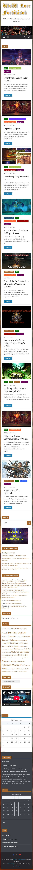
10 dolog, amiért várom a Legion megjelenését (15, 390)
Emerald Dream (19, 636)
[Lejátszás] (4, 704)
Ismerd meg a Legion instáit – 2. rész (16, 79)
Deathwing (4, 637)
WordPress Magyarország (9, 846)
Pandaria (11, 658)
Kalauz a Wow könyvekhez (13, 600)
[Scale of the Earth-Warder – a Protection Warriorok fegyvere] (16, 261)
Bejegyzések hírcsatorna (9, 839)
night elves (20, 655)
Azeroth (4, 633)
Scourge (13, 661)
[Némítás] (26, 704)
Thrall (4, 668)
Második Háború (11, 655)
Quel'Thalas (25, 658)
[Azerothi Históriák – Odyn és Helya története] (16, 207)
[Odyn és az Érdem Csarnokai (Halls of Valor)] (16, 419)
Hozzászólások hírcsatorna (10, 842)
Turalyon (9, 669)
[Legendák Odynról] (16, 108)
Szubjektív (17, 382)
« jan (3, 751)
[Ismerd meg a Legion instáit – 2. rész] (16, 57)
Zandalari (24, 671)
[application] (16, 698)
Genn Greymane (23, 640)
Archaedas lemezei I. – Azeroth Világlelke (14, 555)
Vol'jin (10, 671)
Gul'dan (10, 643)
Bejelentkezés (6, 835)
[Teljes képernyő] (29, 704)
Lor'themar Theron (6, 652)
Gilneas (4, 643)
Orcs (7, 658)
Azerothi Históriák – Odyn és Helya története (16, 232)
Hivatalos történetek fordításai (17, 119)
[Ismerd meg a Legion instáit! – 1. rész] (16, 156)
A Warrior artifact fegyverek (12, 492)
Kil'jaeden (16, 649)
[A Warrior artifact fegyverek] (16, 469)
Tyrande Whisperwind (18, 669)
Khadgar (9, 649)
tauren (27, 665)
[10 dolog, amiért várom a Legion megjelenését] (16, 371)
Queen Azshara (17, 658)
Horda (15, 643)
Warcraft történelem (9, 170)
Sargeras (6, 661)
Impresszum (5, 761)
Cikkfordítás (24, 480)
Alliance (14, 628)
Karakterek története (9, 122)
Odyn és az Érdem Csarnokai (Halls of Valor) (16, 437)
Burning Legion (17, 632)
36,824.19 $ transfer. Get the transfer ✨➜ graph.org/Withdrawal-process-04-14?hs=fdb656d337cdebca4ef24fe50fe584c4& (14, 581)
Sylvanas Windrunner (13, 664)
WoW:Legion (7, 71)
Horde (21, 643)
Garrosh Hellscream (10, 640)
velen (7, 671)
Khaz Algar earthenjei (8, 553)
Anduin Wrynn (22, 629)
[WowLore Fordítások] (17, 27)
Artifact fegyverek (8, 271)
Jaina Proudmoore (16, 646)
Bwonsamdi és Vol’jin (8, 597)
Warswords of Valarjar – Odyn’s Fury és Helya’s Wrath (15, 343)
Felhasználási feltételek (9, 765)
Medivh (4, 655)
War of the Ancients (17, 671)
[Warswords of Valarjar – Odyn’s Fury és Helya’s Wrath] (16, 317)
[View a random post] (29, 37)
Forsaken (26, 636)
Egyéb (11, 382)
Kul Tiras (22, 649)
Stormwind (21, 661)
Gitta (14, 74)
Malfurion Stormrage (20, 652)
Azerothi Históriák (8, 217)
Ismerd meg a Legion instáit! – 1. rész (16, 178)
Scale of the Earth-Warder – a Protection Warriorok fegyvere (16, 284)
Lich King (27, 649)
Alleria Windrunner (6, 628)
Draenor (11, 636)
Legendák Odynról (12, 128)
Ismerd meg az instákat (15, 68)
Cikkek (5, 68)
